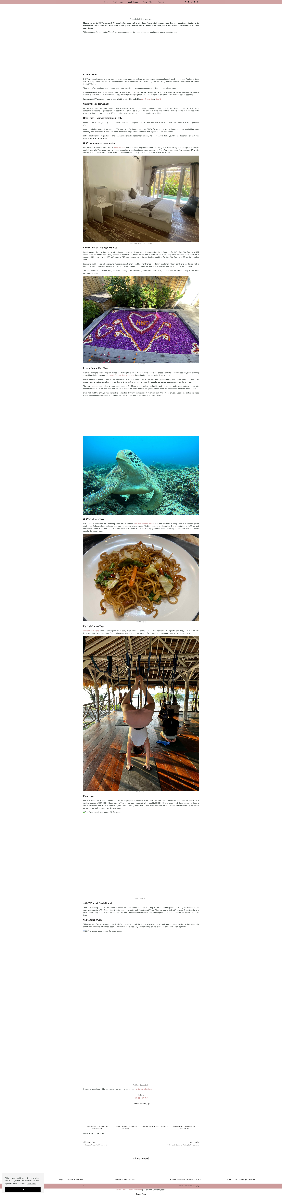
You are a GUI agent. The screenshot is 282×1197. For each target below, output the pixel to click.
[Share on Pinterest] (97, 1134)
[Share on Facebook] (92, 1134)
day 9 (149, 99)
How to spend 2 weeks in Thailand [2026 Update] (184, 1127)
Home (106, 2)
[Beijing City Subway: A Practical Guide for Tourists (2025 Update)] (126, 1115)
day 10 (159, 99)
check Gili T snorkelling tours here (120, 375)
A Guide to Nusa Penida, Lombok (95, 1143)
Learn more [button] (31, 1184)
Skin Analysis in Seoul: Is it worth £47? (155, 1126)
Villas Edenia (119, 147)
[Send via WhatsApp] (100, 1134)
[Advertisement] (141, 53)
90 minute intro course (144, 524)
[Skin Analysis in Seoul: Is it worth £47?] (155, 1115)
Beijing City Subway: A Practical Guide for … (126, 1127)
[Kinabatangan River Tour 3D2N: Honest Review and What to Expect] (97, 1115)
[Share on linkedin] (103, 1134)
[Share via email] (89, 1134)
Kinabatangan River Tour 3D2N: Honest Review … (97, 1127)
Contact (161, 2)
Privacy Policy (141, 1194)
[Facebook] (194, 2)
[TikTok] (191, 2)
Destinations (118, 2)
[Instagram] (185, 2)
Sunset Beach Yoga (91, 631)
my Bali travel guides (143, 1089)
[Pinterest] (188, 2)
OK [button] (23, 1189)
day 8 (143, 99)
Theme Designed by (189, 1186)
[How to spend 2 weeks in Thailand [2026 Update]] (184, 1115)
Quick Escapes (133, 2)
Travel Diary (148, 2)
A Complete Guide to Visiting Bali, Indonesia (183, 1143)
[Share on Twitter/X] (95, 1134)
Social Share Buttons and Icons (129, 1190)
